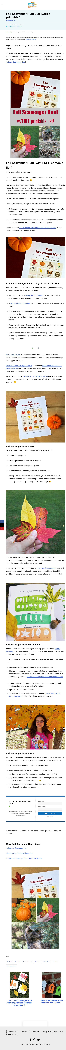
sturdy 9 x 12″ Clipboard (34, 295)
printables (55, 962)
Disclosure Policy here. (31, 39)
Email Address (42, 806)
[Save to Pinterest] (2, 528)
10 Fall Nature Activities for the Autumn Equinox (37, 228)
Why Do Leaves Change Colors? (19, 366)
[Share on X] (2, 525)
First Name (41, 801)
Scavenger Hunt (11, 966)
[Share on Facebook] (2, 521)
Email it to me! (50, 813)
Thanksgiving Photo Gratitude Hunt (19, 853)
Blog (11, 32)
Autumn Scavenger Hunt (15, 62)
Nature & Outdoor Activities (14, 26)
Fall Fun (9, 962)
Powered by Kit (50, 816)
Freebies (17, 962)
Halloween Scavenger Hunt (16, 848)
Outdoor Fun (46, 962)
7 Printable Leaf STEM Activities (35, 376)
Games (37, 962)
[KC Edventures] (33, 5)
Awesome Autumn (13, 355)
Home (7, 32)
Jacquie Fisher (12, 20)
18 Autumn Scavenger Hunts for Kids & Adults (24, 858)
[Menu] (2, 4)
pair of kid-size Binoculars (20, 303)
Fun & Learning (27, 962)
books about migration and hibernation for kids (45, 677)
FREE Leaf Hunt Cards (46, 568)
